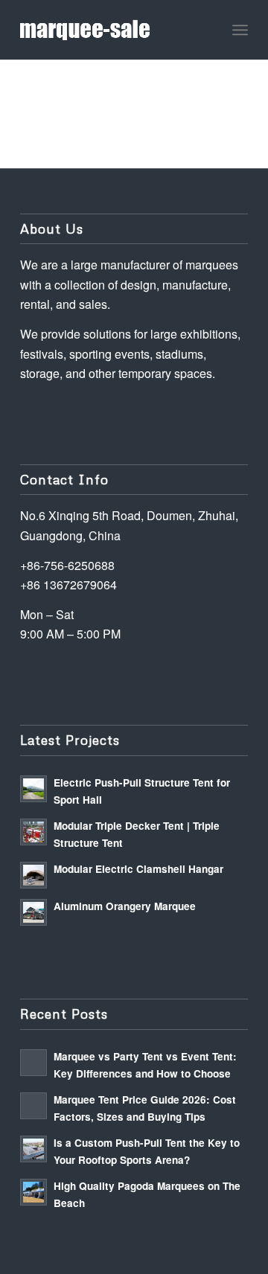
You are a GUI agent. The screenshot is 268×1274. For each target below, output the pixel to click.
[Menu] (240, 30)
